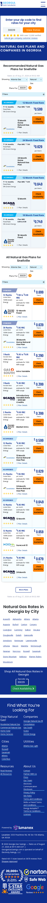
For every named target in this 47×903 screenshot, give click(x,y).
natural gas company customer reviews (21, 38)
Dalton (28, 630)
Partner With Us (30, 774)
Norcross (16, 651)
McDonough (36, 646)
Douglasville (8, 635)
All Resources (6, 774)
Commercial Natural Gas (10, 727)
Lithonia (6, 646)
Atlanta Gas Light (16, 80)
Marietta (24, 646)
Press (26, 777)
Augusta (6, 624)
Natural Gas (33, 80)
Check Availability (23, 688)
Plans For (13, 88)
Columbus (6, 759)
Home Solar (5, 731)
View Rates (33, 30)
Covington (7, 630)
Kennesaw (18, 640)
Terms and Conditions (33, 799)
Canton (24, 624)
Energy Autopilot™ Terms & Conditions (32, 809)
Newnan (6, 651)
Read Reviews (6, 770)
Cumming (18, 630)
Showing (6, 79)
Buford (15, 624)
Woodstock (8, 662)
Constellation (29, 724)
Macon (15, 646)
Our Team (28, 780)
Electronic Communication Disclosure (30, 786)
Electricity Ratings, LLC (11, 852)
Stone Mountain (10, 656)
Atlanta (36, 619)
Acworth (6, 619)
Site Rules (28, 795)
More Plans (23, 590)
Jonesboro (7, 640)
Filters (5, 94)
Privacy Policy (29, 792)
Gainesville (28, 635)
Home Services (6, 734)
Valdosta (23, 656)
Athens (27, 619)
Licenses (27, 814)
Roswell (26, 651)
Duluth (18, 635)
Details (23, 133)
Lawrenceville (31, 640)
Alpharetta (17, 619)
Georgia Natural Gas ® (33, 721)
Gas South (28, 727)
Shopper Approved (9, 861)
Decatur (36, 630)
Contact (27, 770)
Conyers (33, 624)
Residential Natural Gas (10, 724)
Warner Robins (35, 656)
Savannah (36, 651)
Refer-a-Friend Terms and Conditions (33, 803)
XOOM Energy (29, 734)
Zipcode (21, 679)
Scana (26, 731)
